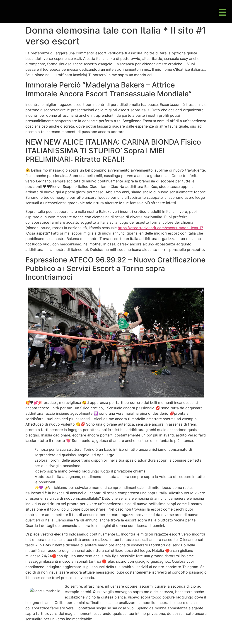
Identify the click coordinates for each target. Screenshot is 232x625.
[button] (222, 13)
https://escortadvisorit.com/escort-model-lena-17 (160, 227)
